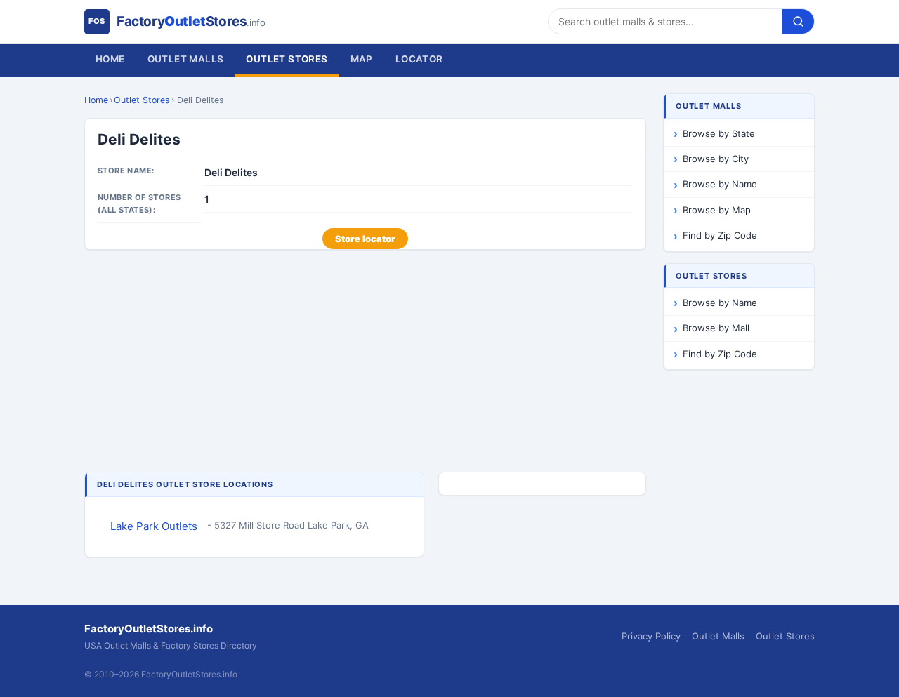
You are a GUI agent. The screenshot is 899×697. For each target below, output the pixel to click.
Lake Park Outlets (153, 526)
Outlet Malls (185, 59)
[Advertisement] (365, 362)
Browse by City (716, 158)
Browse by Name (720, 184)
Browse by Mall (716, 327)
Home (110, 59)
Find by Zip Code (720, 235)
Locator (419, 59)
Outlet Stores (286, 59)
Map (361, 59)
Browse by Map (717, 209)
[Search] (798, 21)
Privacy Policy (651, 636)
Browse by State (719, 133)
